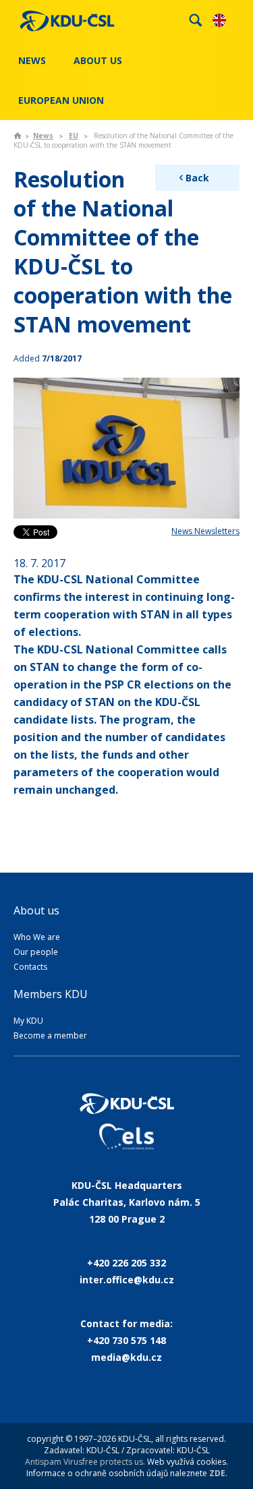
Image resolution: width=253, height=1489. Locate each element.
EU (73, 135)
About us (36, 910)
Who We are (36, 937)
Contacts (30, 966)
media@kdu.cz (126, 1357)
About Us (98, 60)
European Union (61, 100)
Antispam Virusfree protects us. (85, 1461)
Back (197, 177)
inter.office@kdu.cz (127, 1279)
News (32, 60)
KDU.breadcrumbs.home (17, 135)
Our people (35, 952)
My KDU (28, 1020)
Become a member (50, 1035)
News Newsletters (205, 531)
